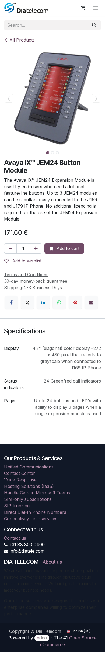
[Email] (91, 302)
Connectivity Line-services (30, 518)
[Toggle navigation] (95, 7)
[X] (27, 302)
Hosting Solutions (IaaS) (29, 486)
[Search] (94, 25)
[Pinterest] (75, 302)
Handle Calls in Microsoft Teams (37, 492)
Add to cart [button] (67, 248)
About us (52, 562)
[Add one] (36, 248)
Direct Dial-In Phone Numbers (35, 512)
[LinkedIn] (43, 302)
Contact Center (19, 473)
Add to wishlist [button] (26, 260)
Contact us (15, 538)
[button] (9, 98)
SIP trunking (17, 505)
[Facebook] (11, 302)
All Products (22, 40)
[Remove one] (10, 248)
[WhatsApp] (59, 302)
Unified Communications (29, 466)
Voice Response (20, 479)
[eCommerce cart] (82, 7)
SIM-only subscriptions (28, 499)
